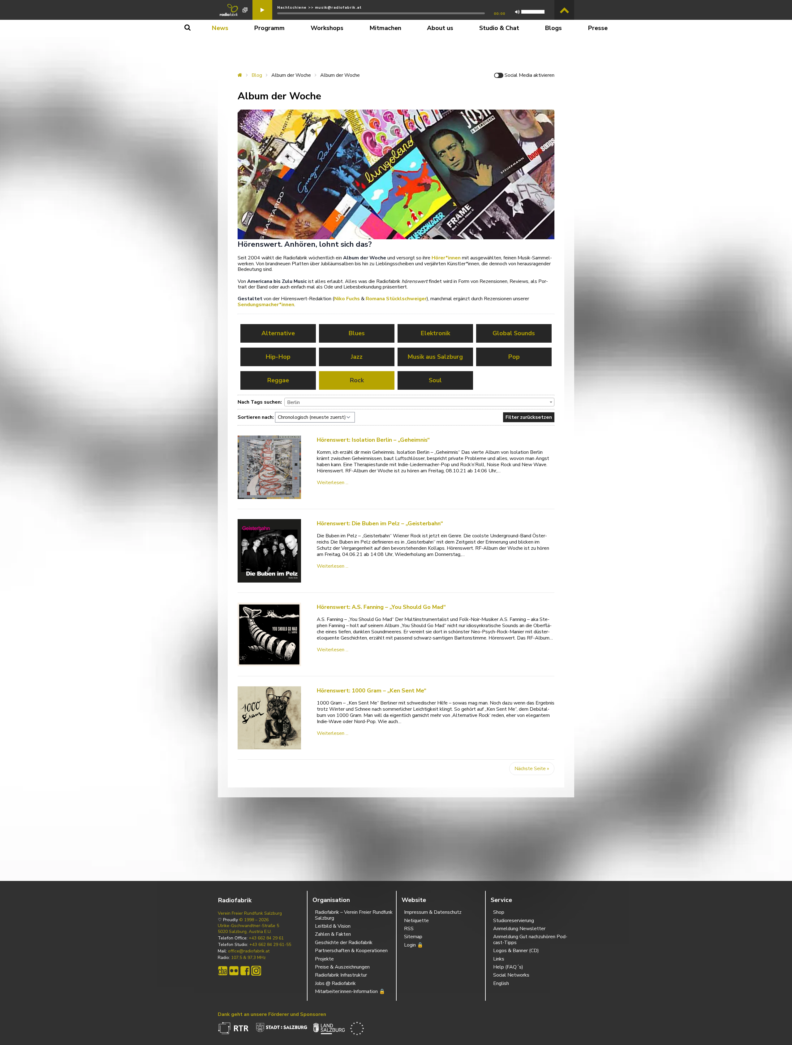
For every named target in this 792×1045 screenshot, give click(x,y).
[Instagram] (256, 971)
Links (498, 959)
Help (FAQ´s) (508, 967)
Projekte (324, 959)
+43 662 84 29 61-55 (270, 944)
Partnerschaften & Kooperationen (351, 950)
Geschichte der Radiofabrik (343, 942)
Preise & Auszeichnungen (342, 967)
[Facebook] (245, 971)
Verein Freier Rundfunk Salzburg (250, 913)
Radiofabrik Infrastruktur (341, 975)
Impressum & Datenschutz (433, 912)
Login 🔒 (413, 945)
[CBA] (223, 971)
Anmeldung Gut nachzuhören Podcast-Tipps (530, 939)
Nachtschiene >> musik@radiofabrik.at (319, 7)
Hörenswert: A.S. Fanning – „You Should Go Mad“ (381, 607)
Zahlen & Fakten (333, 934)
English (501, 983)
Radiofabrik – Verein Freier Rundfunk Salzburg (354, 915)
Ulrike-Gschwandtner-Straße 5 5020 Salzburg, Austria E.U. (248, 928)
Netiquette (416, 920)
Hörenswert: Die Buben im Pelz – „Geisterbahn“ (380, 523)
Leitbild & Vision (333, 926)
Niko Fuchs (347, 298)
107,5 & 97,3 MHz (248, 957)
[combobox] (419, 402)
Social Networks (511, 975)
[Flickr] (234, 971)
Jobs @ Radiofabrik (335, 983)
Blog (257, 75)
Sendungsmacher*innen (266, 304)
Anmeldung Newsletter (519, 928)
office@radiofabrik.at (248, 951)
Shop (498, 912)
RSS (409, 928)
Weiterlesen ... (332, 482)
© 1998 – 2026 (254, 920)
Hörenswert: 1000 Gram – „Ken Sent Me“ (371, 690)
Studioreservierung (513, 920)
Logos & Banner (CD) (516, 950)
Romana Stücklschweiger (396, 298)
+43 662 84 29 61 (266, 938)
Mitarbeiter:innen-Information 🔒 (350, 991)
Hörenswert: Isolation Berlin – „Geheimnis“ (373, 440)
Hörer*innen (446, 257)
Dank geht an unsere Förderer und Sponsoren (272, 1014)
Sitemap (413, 936)
